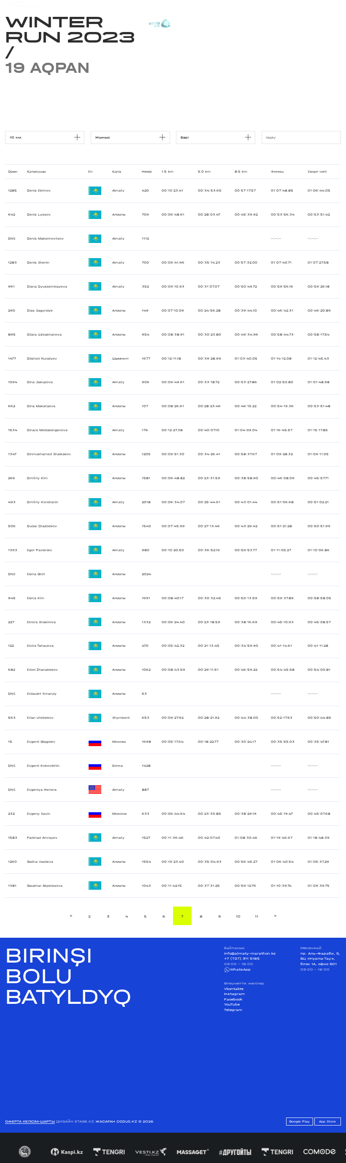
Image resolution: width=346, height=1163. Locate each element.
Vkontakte (233, 989)
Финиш (277, 171)
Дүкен (295, 4)
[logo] (22, 4)
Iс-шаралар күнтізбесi (79, 4)
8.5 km (241, 171)
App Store (327, 1121)
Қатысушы (36, 171)
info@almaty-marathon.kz (250, 953)
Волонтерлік (211, 4)
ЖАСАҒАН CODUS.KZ (116, 1121)
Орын (12, 171)
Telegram (233, 1010)
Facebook (233, 999)
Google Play (299, 1121)
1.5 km (167, 171)
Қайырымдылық (150, 4)
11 (256, 916)
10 (238, 916)
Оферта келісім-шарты (30, 1121)
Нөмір (147, 171)
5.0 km (204, 171)
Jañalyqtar (182, 4)
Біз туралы (239, 4)
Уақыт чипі (317, 171)
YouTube (232, 1004)
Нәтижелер (117, 4)
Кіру (336, 4)
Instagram (234, 994)
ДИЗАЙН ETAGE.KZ (75, 1121)
